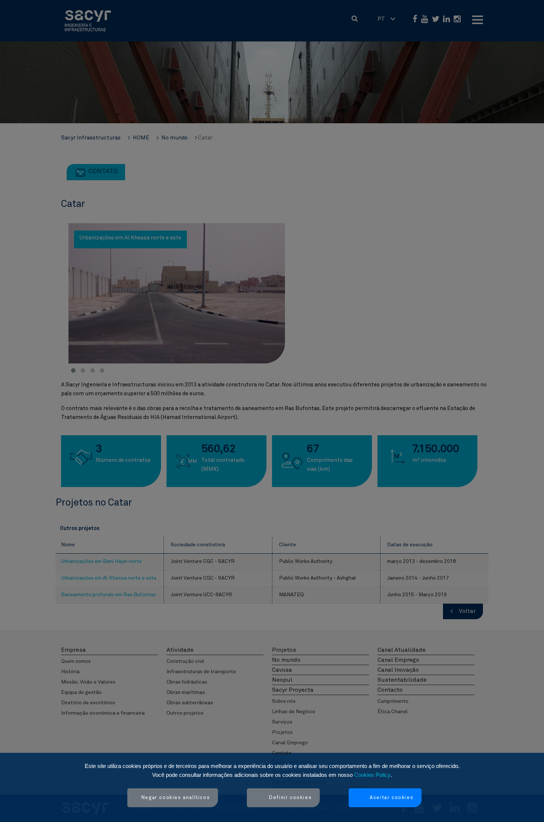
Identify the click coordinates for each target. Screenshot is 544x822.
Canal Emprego (290, 742)
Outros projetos (185, 713)
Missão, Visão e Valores (88, 682)
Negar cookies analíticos (175, 797)
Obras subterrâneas (190, 702)
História (70, 671)
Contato (282, 753)
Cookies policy (372, 775)
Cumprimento (393, 701)
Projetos (282, 732)
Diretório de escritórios (88, 702)
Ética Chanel (392, 711)
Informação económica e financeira (103, 713)
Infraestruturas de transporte (201, 671)
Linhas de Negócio (293, 711)
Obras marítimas (186, 692)
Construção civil (185, 661)
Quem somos (76, 661)
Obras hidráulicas (187, 682)
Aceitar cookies (391, 797)
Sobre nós (284, 701)
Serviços (282, 722)
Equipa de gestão (81, 692)
